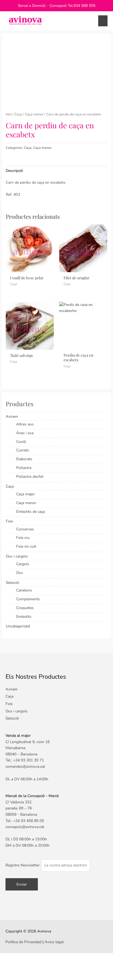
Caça (18, 114)
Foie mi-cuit (26, 546)
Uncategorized (18, 626)
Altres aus (25, 424)
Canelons (24, 590)
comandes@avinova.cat (25, 766)
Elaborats (24, 459)
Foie (9, 521)
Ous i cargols (17, 556)
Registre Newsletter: (23, 865)
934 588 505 (84, 5)
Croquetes (25, 607)
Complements (28, 599)
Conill (21, 441)
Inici (9, 114)
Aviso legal (54, 942)
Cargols (22, 564)
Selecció (12, 582)
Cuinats (22, 450)
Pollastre (24, 467)
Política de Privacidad (23, 942)
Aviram (12, 416)
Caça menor (34, 114)
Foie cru (23, 537)
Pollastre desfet (29, 476)
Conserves (25, 529)
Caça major (25, 494)
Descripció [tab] (14, 170)
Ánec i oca (24, 433)
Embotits (24, 616)
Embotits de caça (30, 511)
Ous (19, 572)
